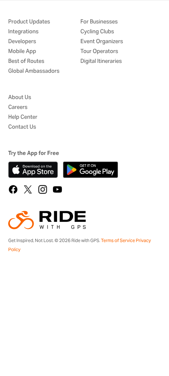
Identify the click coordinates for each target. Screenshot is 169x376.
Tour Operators (99, 51)
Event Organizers (101, 42)
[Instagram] (43, 189)
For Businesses (99, 22)
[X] (28, 189)
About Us (19, 98)
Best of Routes (26, 61)
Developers (22, 42)
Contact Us (22, 127)
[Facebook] (13, 189)
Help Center (22, 117)
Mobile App (22, 51)
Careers (17, 107)
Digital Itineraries (101, 61)
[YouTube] (57, 189)
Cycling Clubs (97, 32)
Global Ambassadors (33, 71)
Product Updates (29, 22)
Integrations (23, 32)
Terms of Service (118, 240)
